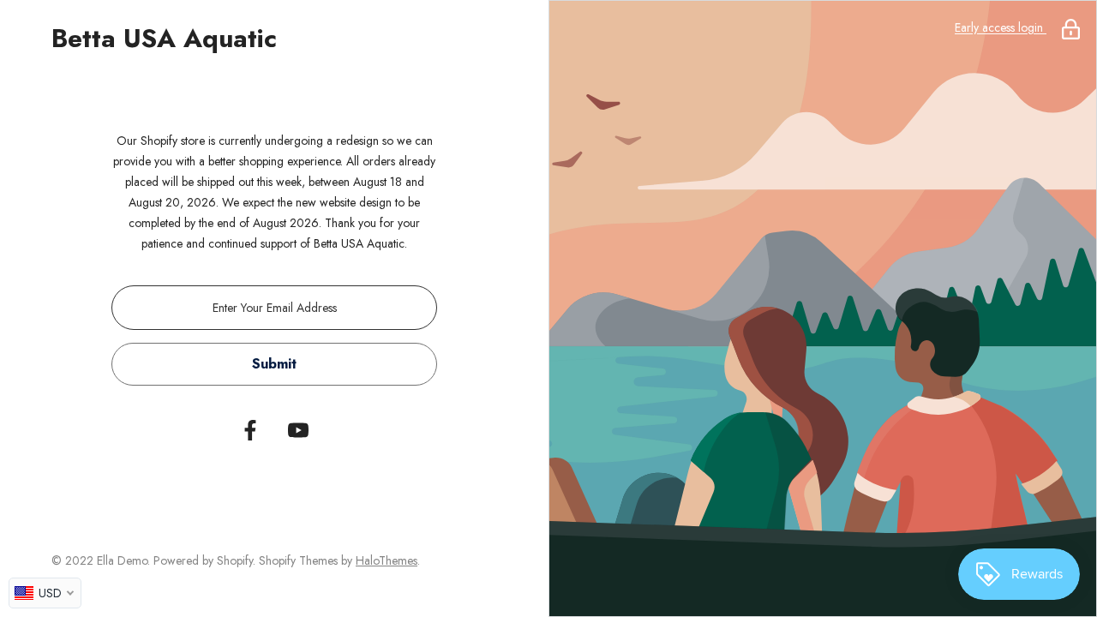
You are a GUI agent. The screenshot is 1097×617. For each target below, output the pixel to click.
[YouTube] (298, 430)
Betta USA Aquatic (164, 38)
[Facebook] (250, 430)
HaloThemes (386, 560)
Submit (274, 364)
